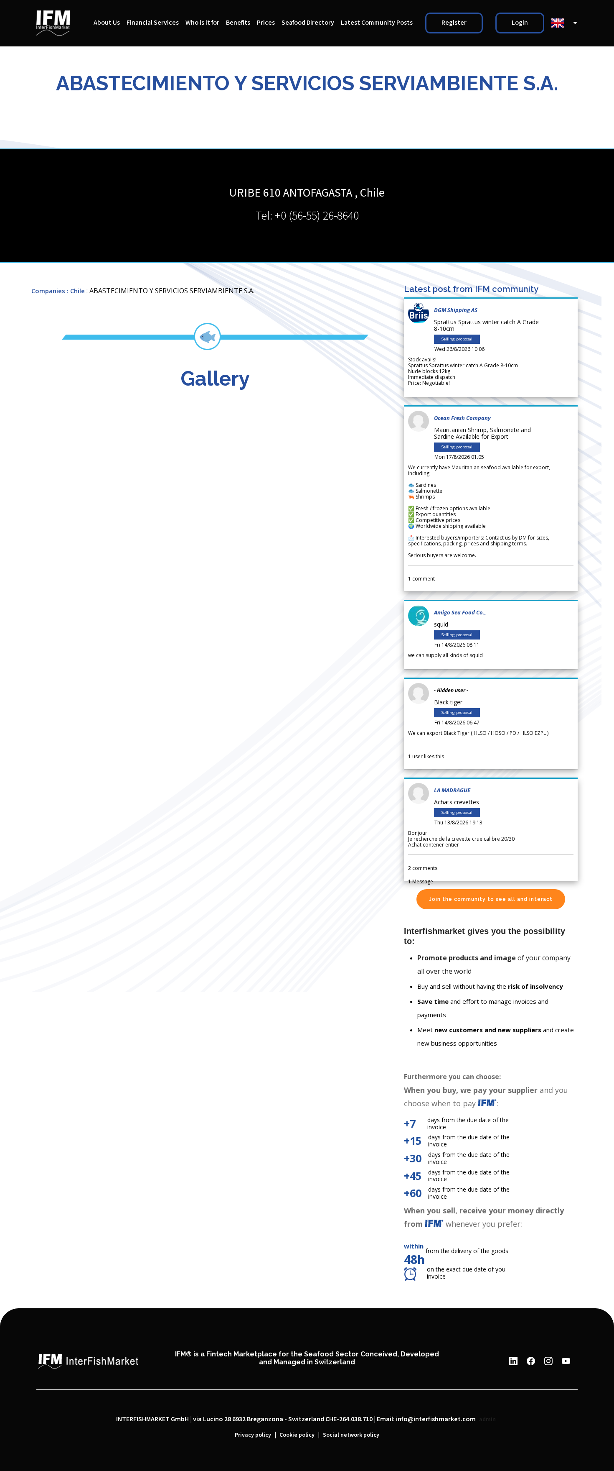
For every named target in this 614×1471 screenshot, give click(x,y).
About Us (107, 22)
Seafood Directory (308, 22)
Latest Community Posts (377, 22)
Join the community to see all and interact (491, 899)
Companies (48, 291)
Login (520, 22)
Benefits (238, 22)
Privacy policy (253, 1435)
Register (454, 22)
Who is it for (202, 22)
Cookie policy (297, 1435)
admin (487, 1419)
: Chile (76, 291)
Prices (266, 22)
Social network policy (351, 1435)
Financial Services (153, 22)
